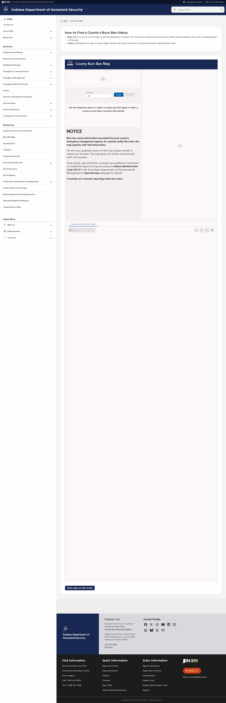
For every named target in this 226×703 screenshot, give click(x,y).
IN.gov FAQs (107, 685)
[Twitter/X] (151, 624)
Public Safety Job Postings (15, 188)
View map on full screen (80, 588)
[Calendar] (145, 630)
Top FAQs (11, 238)
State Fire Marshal (11, 109)
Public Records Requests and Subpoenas (21, 181)
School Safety (9, 103)
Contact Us (8, 25)
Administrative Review (13, 52)
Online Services (13, 231)
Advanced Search (110, 671)
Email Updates (149, 675)
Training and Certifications (15, 116)
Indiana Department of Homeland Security (47, 9)
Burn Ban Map (9, 137)
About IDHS (8, 31)
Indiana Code (148, 680)
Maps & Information (151, 666)
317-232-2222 (111, 644)
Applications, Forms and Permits (17, 131)
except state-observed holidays (118, 629)
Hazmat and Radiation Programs (17, 97)
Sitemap (106, 680)
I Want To (11, 225)
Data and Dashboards (13, 162)
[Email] (174, 624)
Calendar (7, 150)
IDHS (9, 19)
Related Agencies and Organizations (19, 194)
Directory (109, 647)
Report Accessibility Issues (194, 677)
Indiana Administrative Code (155, 685)
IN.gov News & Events (152, 671)
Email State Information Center (76, 671)
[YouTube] (163, 624)
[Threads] (157, 630)
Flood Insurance (10, 169)
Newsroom (8, 37)
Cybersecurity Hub (11, 156)
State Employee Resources (114, 690)
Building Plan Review (12, 65)
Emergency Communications (16, 71)
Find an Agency (68, 675)
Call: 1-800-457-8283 (71, 680)
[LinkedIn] (168, 624)
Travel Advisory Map (12, 207)
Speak (191, 671)
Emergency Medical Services (15, 84)
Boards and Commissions (14, 59)
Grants (6, 90)
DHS (65, 21)
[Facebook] (145, 624)
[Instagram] (157, 624)
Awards (146, 690)
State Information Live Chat (74, 666)
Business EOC (9, 143)
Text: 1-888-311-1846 (71, 685)
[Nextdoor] (163, 630)
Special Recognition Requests (16, 200)
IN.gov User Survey (111, 666)
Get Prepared (9, 175)
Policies (106, 675)
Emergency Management (14, 78)
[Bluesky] (151, 630)
